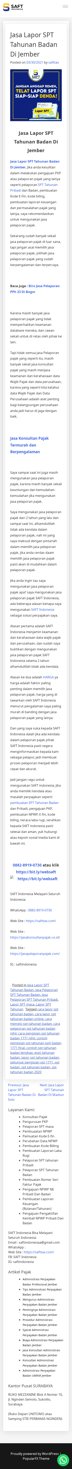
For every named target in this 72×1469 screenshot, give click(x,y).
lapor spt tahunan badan (40, 1057)
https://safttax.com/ (39, 1252)
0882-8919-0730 (27, 865)
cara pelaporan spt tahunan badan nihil (35, 1028)
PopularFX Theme (36, 1458)
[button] (63, 1460)
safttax (53, 62)
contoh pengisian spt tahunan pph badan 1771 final (35, 1043)
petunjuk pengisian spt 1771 (31, 1062)
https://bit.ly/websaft (36, 871)
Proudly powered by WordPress (35, 1453)
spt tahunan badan (35, 1067)
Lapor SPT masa (22, 1004)
